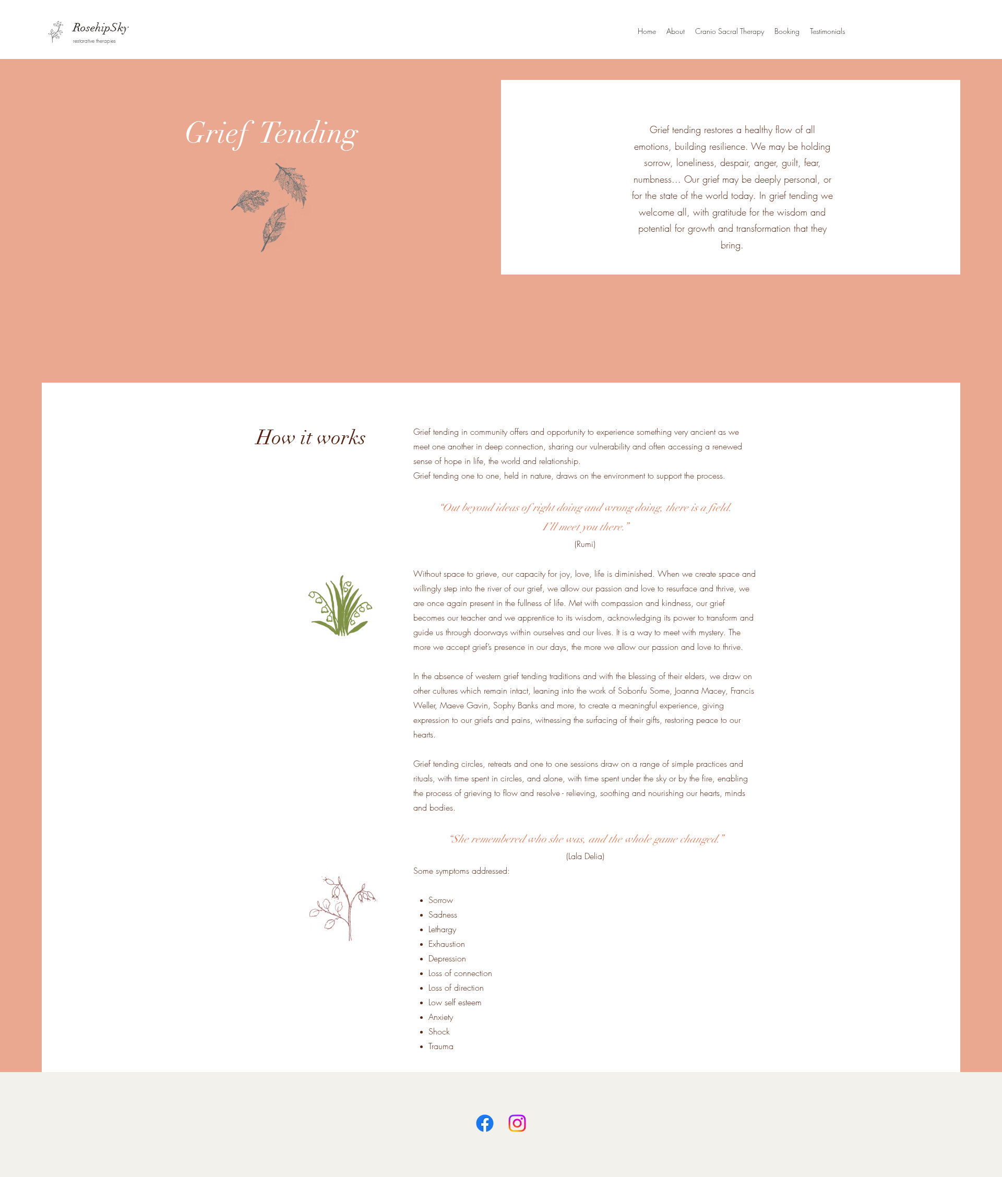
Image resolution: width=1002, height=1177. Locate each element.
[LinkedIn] (517, 1123)
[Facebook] (484, 1123)
